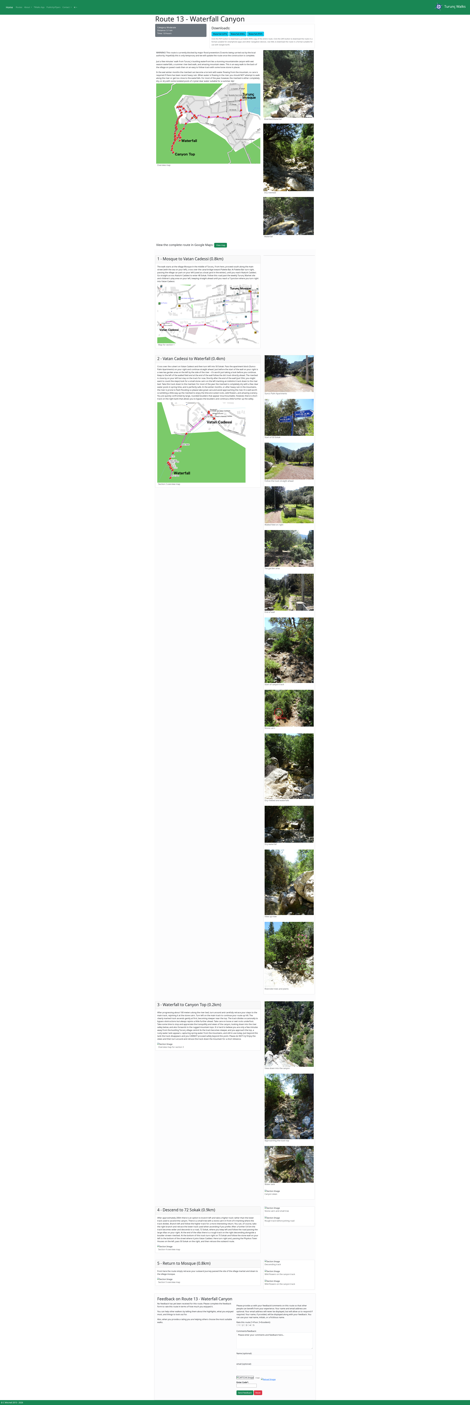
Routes (19, 7)
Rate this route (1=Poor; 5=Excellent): (253, 1322)
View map (220, 245)
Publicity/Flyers (53, 7)
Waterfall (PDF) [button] (255, 34)
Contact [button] (66, 7)
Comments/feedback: (246, 1331)
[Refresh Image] (268, 1379)
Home (9, 7)
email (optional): (244, 1364)
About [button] (27, 7)
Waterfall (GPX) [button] (220, 34)
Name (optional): (244, 1353)
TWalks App (39, 7)
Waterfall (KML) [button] (238, 34)
